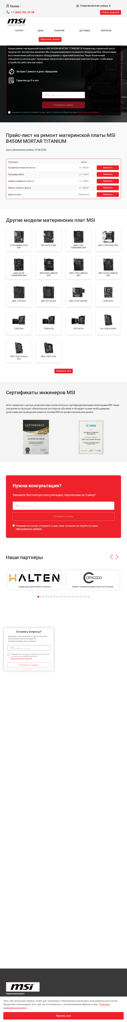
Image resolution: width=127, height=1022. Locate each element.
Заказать (108, 168)
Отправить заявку (63, 105)
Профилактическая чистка (21, 167)
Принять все (63, 1015)
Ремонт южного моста (19, 188)
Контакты (106, 30)
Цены (40, 30)
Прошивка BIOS (16, 174)
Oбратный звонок (50, 39)
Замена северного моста (21, 181)
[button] (111, 557)
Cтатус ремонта (110, 12)
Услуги (19, 30)
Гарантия (59, 30)
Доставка (84, 30)
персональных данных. (88, 112)
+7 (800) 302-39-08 (22, 12)
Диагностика (14, 194)
